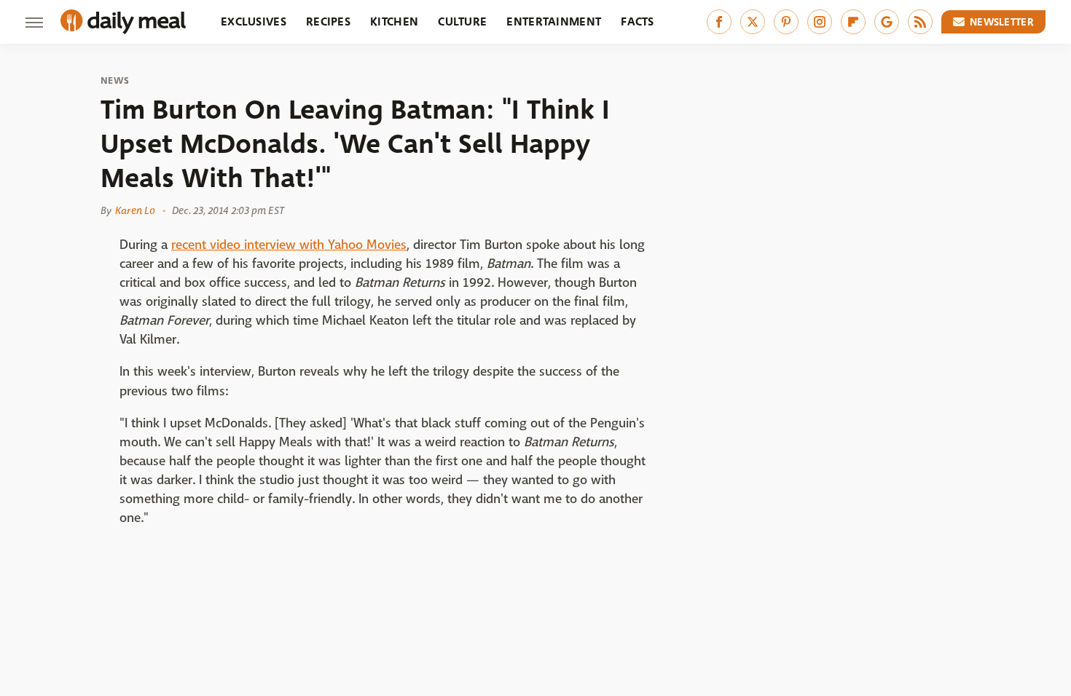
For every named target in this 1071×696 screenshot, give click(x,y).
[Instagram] (819, 21)
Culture (462, 21)
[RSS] (920, 21)
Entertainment (553, 21)
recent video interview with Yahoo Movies (289, 245)
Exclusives (253, 21)
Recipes (328, 21)
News (115, 81)
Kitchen (394, 21)
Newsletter (1002, 22)
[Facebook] (719, 21)
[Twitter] (752, 21)
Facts (637, 21)
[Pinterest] (786, 21)
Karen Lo (135, 210)
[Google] (886, 21)
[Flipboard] (853, 21)
